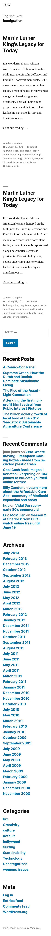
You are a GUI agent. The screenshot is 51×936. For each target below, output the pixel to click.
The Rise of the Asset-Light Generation (21, 392)
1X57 (6, 5)
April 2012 (11, 603)
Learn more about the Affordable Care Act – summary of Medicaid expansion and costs (25, 494)
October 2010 (14, 704)
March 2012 (12, 609)
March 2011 (12, 676)
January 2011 (14, 687)
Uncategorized (15, 864)
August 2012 (13, 581)
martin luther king (12, 154)
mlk (36, 158)
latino (28, 150)
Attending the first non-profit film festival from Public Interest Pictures (22, 404)
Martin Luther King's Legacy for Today (23, 44)
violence (31, 162)
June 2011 (11, 659)
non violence (12, 162)
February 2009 (15, 777)
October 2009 (14, 738)
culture (9, 830)
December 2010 (16, 693)
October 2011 (14, 637)
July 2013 (11, 553)
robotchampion (14, 143)
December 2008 (16, 788)
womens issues (16, 869)
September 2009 (17, 743)
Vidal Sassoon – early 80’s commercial (22, 507)
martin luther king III (32, 154)
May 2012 (11, 598)
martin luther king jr (13, 158)
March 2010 (13, 721)
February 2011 (14, 682)
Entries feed (13, 901)
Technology (12, 858)
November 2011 (16, 631)
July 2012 (11, 586)
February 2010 (15, 726)
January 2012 (14, 620)
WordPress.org (15, 912)
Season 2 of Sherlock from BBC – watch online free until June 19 (24, 521)
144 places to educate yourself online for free (25, 478)
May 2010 (11, 715)
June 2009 (12, 754)
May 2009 (11, 760)
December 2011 (16, 626)
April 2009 (12, 765)
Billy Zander (13, 488)
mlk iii (35, 313)
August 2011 (13, 648)
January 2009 (14, 782)
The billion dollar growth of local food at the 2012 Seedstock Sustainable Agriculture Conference (25, 420)
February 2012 (15, 614)
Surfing (9, 847)
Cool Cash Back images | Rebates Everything (23, 472)
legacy (35, 150)
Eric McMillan (14, 515)
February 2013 (15, 558)
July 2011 (10, 654)
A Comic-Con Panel (19, 367)
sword (23, 162)
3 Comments (12, 166)
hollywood (11, 841)
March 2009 (13, 771)
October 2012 (14, 570)
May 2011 (11, 665)
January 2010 (14, 732)
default (33, 147)
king (22, 150)
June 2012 (11, 592)
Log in (8, 895)
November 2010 (16, 698)
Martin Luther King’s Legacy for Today (23, 199)
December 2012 (16, 564)
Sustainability (14, 853)
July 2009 (11, 749)
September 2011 (16, 642)
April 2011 (11, 670)
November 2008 (16, 793)
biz (5, 819)
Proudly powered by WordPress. (25, 928)
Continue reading (15, 128)
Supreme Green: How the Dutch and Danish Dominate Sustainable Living (23, 379)
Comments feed (16, 906)
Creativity (11, 825)
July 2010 (11, 709)
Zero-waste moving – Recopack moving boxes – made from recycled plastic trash (24, 458)
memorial (28, 158)
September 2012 (17, 575)
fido (6, 505)
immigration (12, 150)
